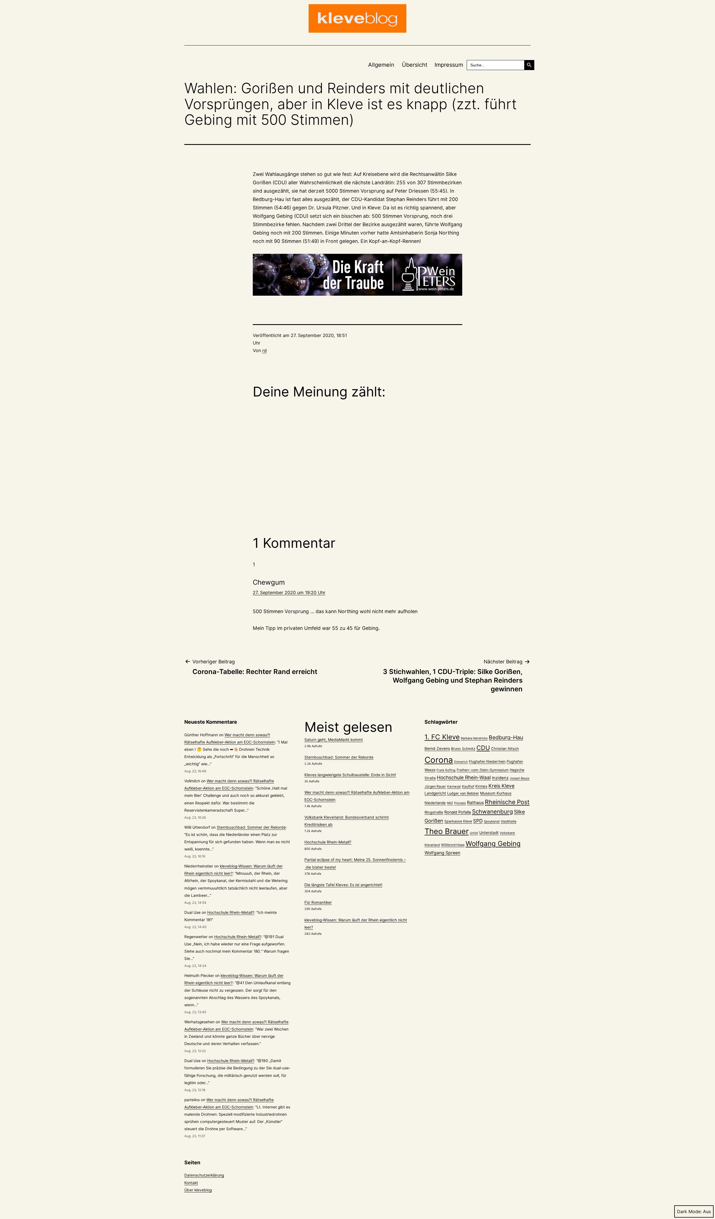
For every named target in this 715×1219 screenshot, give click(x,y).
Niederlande (435, 802)
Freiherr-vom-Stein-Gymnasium (483, 770)
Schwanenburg (492, 811)
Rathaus (475, 802)
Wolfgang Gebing (493, 844)
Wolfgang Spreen (442, 852)
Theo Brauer (447, 831)
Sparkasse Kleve (458, 821)
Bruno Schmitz (463, 749)
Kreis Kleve (501, 786)
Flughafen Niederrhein (487, 761)
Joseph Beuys (520, 778)
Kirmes (481, 786)
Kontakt (191, 1182)
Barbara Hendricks (474, 738)
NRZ (450, 803)
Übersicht (414, 64)
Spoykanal (492, 821)
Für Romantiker (318, 902)
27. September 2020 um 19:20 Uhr (289, 592)
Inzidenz (500, 777)
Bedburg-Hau (506, 737)
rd (264, 350)
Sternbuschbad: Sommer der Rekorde (251, 827)
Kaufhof (468, 786)
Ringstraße (434, 812)
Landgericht (435, 793)
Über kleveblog (198, 1190)
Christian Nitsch (505, 748)
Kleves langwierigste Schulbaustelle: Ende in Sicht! (350, 775)
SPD (478, 821)
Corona (439, 760)
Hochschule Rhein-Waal (464, 777)
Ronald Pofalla (457, 812)
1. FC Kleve (442, 737)
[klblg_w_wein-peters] (357, 275)
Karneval (454, 786)
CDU (483, 747)
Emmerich (461, 762)
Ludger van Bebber (463, 793)
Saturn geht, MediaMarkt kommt (333, 739)
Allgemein (381, 64)
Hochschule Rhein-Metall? (230, 912)
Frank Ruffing (446, 770)
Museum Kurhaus (495, 793)
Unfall (474, 833)
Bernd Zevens (437, 748)
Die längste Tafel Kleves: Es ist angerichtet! (343, 885)
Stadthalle (508, 821)
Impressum (449, 64)
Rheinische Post (507, 802)
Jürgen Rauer (435, 786)
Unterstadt (489, 832)
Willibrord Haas (452, 845)
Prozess (460, 803)
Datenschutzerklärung (204, 1175)
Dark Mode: (689, 1211)
